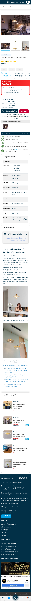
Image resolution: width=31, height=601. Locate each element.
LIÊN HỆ (3, 535)
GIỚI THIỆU (4, 530)
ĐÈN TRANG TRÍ (6, 527)
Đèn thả (14, 6)
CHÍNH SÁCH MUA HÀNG (8, 543)
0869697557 (17, 149)
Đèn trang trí (9, 6)
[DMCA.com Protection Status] (6, 516)
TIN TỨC (3, 532)
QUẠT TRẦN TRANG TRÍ (8, 524)
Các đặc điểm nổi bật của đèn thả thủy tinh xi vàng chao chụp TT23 (15, 239)
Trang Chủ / (3, 6)
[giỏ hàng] (3, 598)
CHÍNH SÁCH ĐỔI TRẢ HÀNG (9, 552)
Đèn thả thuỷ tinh (21, 6)
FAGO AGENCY (24, 595)
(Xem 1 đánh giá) (11, 61)
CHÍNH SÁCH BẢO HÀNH (8, 549)
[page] (20, 478)
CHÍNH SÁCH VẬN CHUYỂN (9, 546)
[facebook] (15, 575)
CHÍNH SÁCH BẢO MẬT (8, 554)
